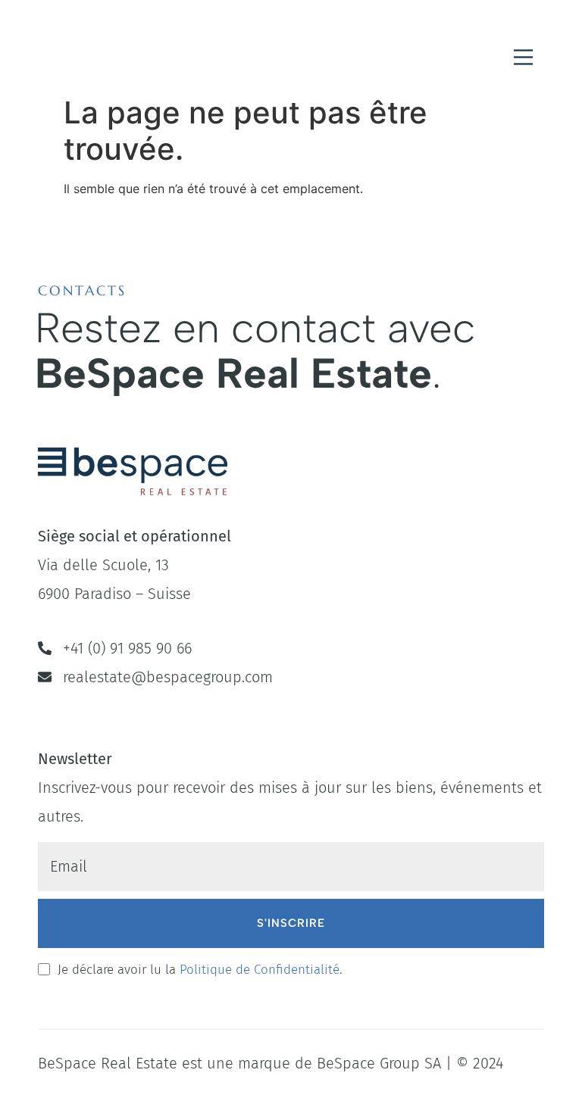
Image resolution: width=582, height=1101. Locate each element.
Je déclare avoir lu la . (200, 970)
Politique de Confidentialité (260, 970)
